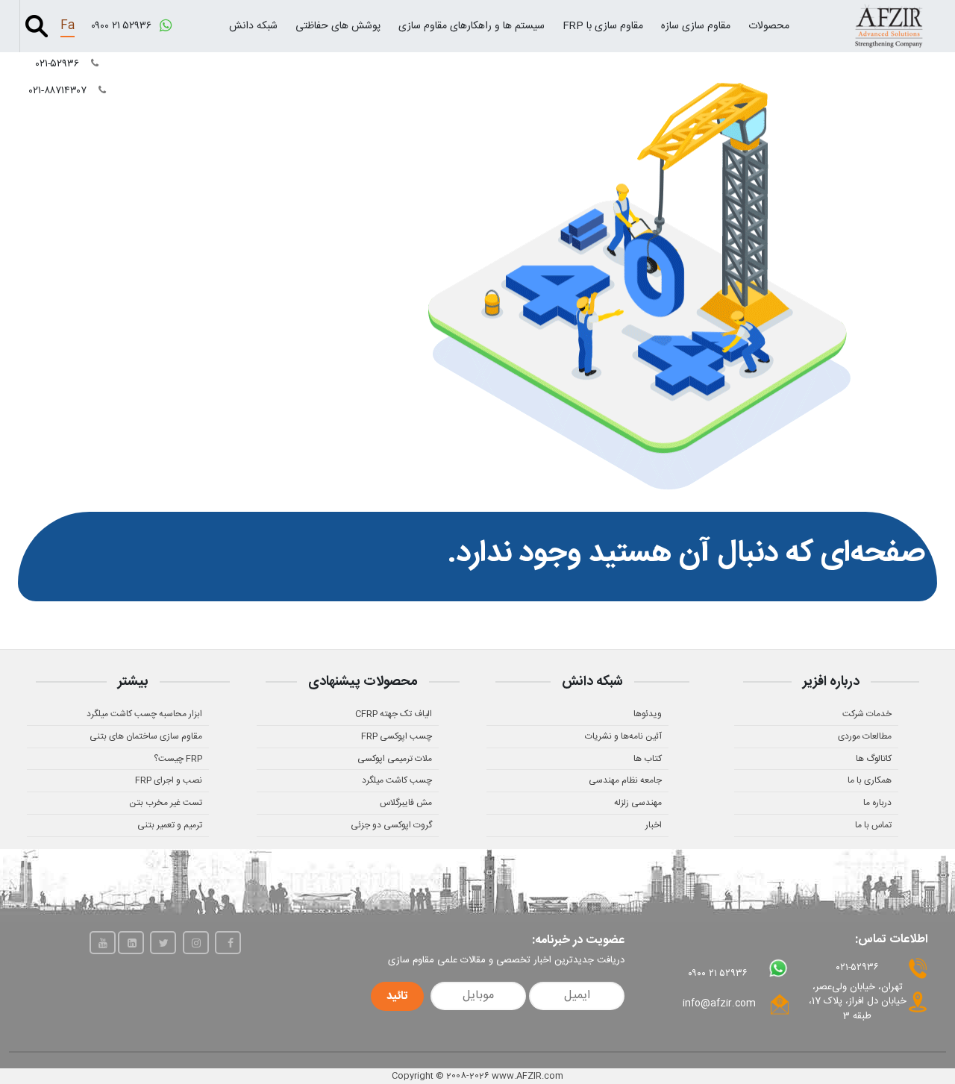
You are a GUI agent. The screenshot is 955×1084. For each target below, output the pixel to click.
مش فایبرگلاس (406, 802)
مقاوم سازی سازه (695, 26)
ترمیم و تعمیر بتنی (169, 825)
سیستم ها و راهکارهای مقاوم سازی (471, 26)
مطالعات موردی (865, 736)
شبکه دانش (253, 26)
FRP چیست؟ (178, 758)
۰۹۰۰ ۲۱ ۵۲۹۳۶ (122, 26)
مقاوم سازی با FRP (603, 26)
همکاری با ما (870, 780)
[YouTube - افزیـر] (103, 942)
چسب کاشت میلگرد (397, 780)
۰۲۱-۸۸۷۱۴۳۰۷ (59, 91)
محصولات (768, 26)
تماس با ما (873, 825)
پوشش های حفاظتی (338, 26)
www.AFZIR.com (527, 1075)
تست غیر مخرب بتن (165, 802)
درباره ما (877, 802)
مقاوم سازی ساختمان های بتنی (146, 736)
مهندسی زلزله (638, 802)
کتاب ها (647, 758)
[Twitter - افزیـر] (163, 942)
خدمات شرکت (867, 714)
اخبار (653, 825)
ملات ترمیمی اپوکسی (394, 758)
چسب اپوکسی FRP (396, 736)
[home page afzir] (888, 25)
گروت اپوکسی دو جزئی (391, 825)
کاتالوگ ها (874, 758)
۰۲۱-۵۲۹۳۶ (59, 64)
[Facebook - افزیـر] (228, 942)
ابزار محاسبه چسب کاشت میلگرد (144, 714)
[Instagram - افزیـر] (196, 942)
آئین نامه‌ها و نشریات (623, 736)
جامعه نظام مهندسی (625, 780)
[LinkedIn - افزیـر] (131, 942)
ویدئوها (647, 714)
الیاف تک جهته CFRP (393, 714)
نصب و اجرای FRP (168, 780)
